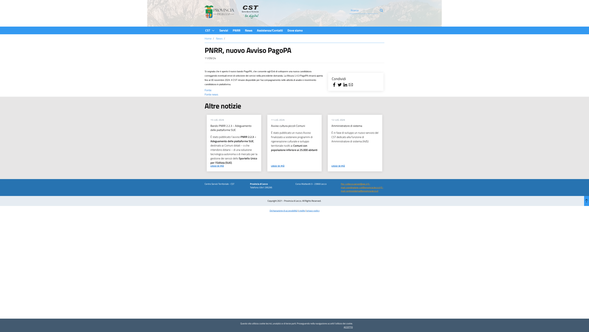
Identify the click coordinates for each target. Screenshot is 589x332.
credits (302, 210)
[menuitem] (210, 30)
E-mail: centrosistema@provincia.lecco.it (362, 189)
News (219, 38)
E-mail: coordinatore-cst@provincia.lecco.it (361, 185)
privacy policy (313, 210)
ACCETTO (348, 327)
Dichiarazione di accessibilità (283, 210)
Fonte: (211, 92)
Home (208, 38)
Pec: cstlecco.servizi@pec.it (354, 184)
